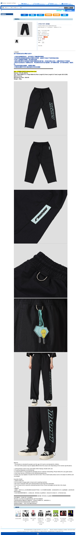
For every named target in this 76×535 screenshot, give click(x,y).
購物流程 (56, 529)
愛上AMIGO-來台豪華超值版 (26, 520)
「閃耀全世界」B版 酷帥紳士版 (48, 520)
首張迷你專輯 (18, 518)
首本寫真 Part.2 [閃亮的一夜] (71, 520)
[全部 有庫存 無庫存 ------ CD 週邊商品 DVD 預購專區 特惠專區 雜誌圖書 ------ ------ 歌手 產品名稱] (30, 7)
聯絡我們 (51, 529)
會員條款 (65, 529)
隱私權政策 (60, 529)
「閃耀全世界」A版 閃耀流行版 (56, 520)
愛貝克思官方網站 (71, 529)
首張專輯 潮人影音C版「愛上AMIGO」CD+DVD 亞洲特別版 (41, 521)
